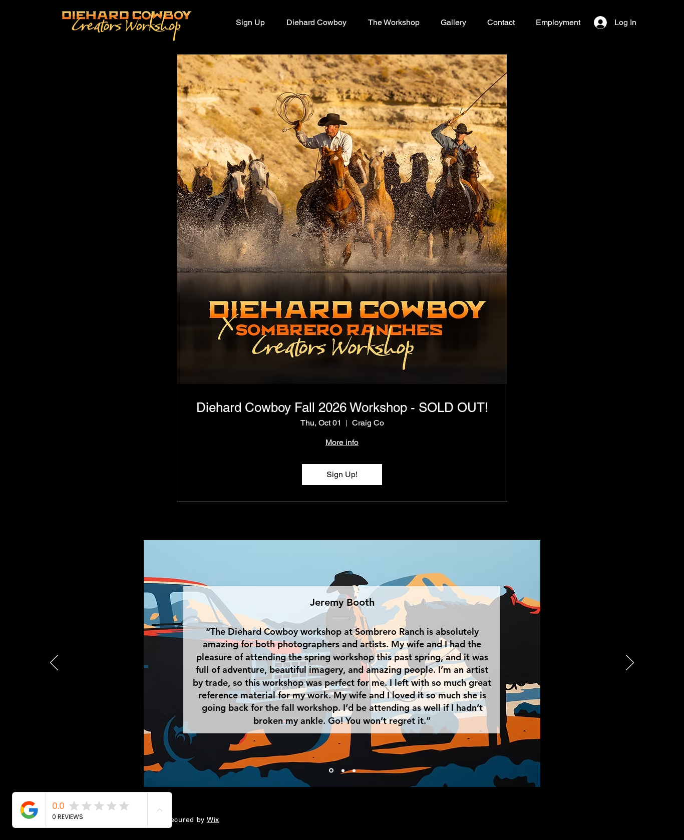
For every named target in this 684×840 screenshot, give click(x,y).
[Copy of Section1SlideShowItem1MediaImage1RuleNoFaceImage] (342, 770)
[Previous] (54, 663)
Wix (213, 819)
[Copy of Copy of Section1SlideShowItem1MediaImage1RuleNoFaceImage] (354, 770)
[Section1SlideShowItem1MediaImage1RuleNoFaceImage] (330, 770)
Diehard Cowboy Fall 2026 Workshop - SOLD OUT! (342, 407)
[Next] (630, 663)
